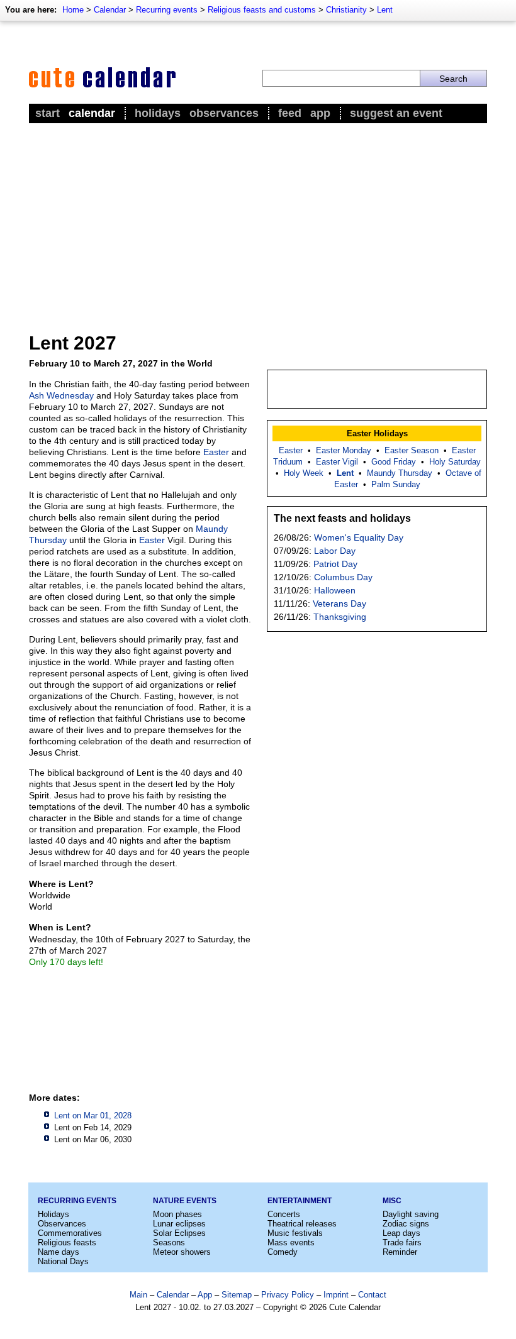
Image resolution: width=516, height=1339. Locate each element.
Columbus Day (343, 577)
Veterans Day (339, 603)
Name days (58, 1252)
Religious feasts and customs (262, 9)
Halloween (335, 590)
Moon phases (177, 1214)
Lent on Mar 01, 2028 (93, 1115)
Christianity (346, 9)
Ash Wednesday (61, 395)
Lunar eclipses (179, 1223)
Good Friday (393, 461)
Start (47, 113)
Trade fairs (402, 1242)
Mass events (291, 1242)
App (320, 113)
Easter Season (411, 450)
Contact (372, 1294)
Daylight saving (411, 1214)
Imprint (336, 1294)
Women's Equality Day (358, 537)
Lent (385, 9)
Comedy (282, 1252)
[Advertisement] (258, 221)
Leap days (401, 1233)
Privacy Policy (287, 1294)
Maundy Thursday (399, 473)
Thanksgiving (339, 617)
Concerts (283, 1214)
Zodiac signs (406, 1223)
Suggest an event (396, 113)
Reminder (400, 1252)
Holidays (158, 113)
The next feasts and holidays (342, 518)
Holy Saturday (455, 461)
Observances (224, 113)
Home (73, 9)
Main (138, 1294)
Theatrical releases (302, 1223)
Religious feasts (67, 1242)
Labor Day (335, 551)
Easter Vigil (337, 461)
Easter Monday (343, 450)
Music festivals (295, 1233)
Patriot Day (335, 564)
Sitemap (237, 1294)
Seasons (169, 1242)
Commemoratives (70, 1233)
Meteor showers (182, 1252)
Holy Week (303, 473)
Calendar (110, 9)
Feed (289, 113)
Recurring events (167, 9)
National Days (63, 1261)
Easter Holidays (377, 433)
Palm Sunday (395, 484)
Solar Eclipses (179, 1233)
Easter (216, 452)
